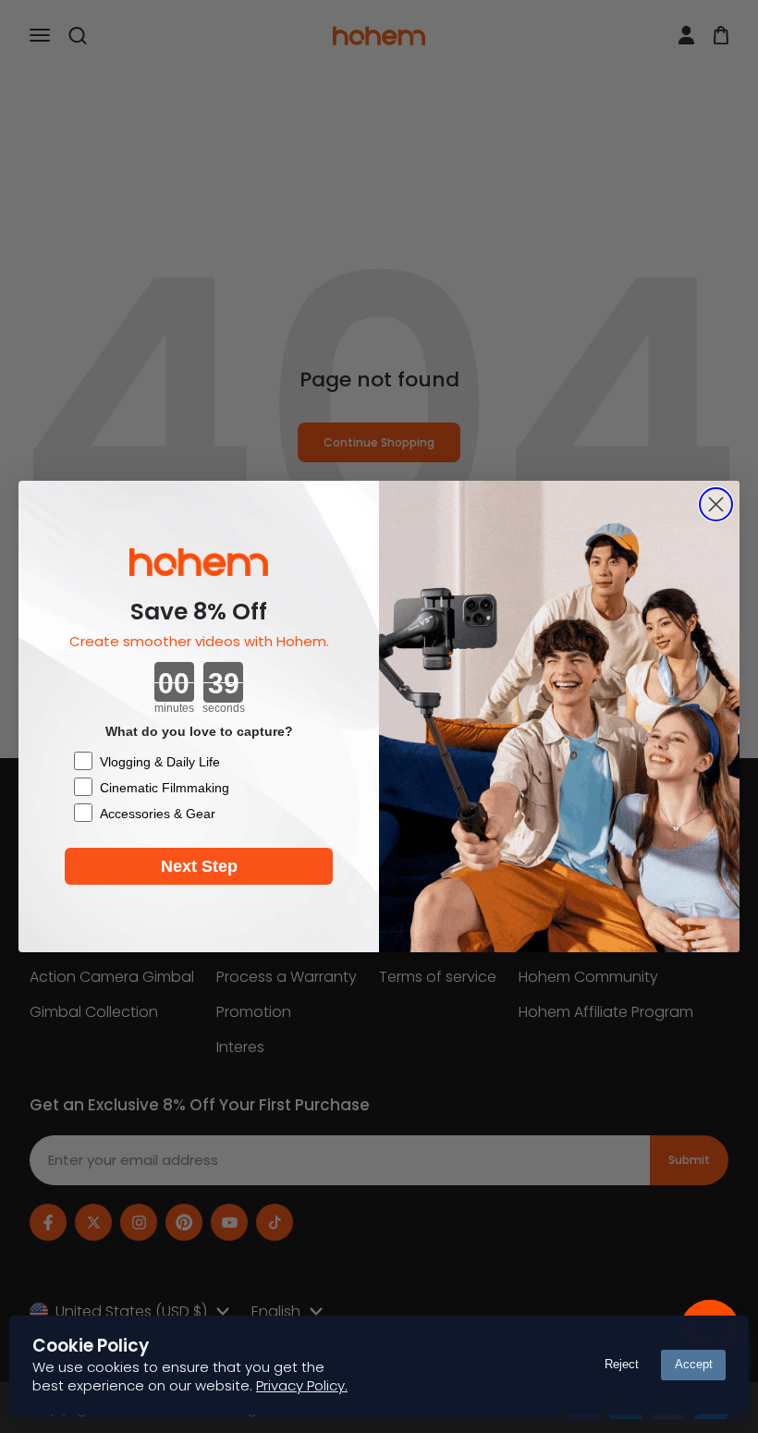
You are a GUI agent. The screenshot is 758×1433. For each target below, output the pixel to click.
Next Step (199, 866)
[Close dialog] (716, 504)
